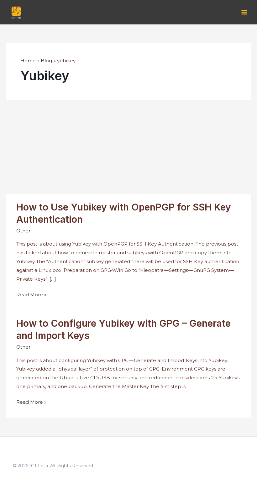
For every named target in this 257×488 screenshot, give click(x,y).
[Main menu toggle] (244, 12)
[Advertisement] (128, 147)
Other (23, 231)
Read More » (31, 295)
